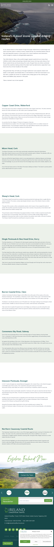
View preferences (47, 541)
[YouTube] (20, 529)
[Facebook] (17, 529)
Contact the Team (27, 475)
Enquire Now (27, 1)
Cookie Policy (35, 544)
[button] (51, 531)
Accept (25, 541)
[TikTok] (9, 529)
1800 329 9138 (30, 520)
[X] (6, 529)
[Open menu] (52, 5)
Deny (36, 541)
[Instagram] (24, 529)
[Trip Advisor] (13, 529)
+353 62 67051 (17, 520)
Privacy (12, 536)
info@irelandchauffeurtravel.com (15, 523)
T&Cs (17, 536)
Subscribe (48, 500)
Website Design (7, 540)
